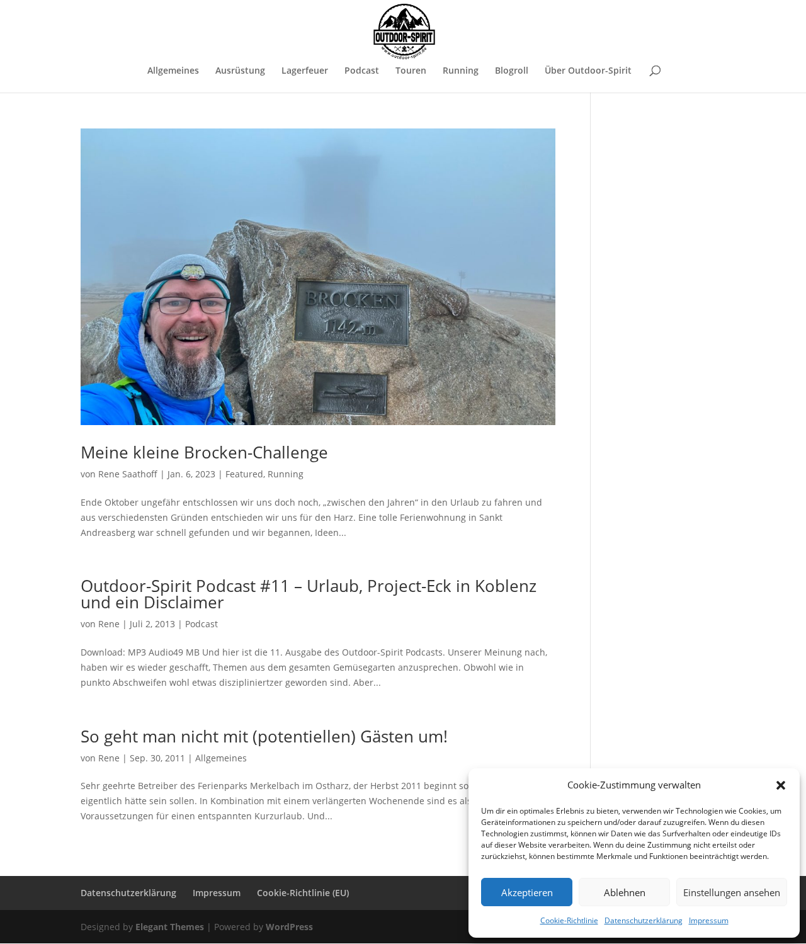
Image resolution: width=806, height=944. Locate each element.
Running (461, 71)
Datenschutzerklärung (643, 920)
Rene (109, 624)
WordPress (289, 927)
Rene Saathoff (127, 474)
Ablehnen (624, 892)
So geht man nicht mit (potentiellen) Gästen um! (264, 736)
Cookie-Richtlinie (569, 920)
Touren (410, 71)
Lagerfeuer (304, 71)
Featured (244, 474)
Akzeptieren (527, 892)
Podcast (361, 71)
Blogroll (511, 71)
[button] (781, 785)
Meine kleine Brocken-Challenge (204, 452)
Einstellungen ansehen (731, 892)
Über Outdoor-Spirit (588, 71)
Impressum (709, 920)
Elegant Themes (169, 927)
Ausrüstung (240, 71)
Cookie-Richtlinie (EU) (303, 893)
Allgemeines (173, 71)
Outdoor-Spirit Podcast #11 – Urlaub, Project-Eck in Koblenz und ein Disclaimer (308, 593)
